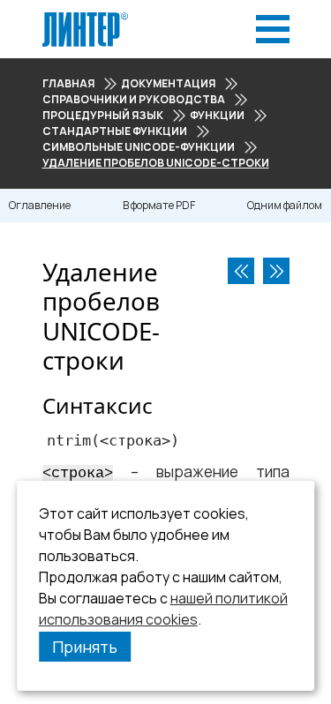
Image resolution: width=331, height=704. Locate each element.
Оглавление (40, 205)
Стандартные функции (114, 131)
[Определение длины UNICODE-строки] (241, 271)
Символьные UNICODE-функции (138, 146)
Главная (68, 83)
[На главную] (85, 17)
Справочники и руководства (133, 99)
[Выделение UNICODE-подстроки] (276, 271)
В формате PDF (159, 205)
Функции (217, 115)
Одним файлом (284, 205)
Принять (84, 646)
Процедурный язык (102, 115)
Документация (168, 83)
